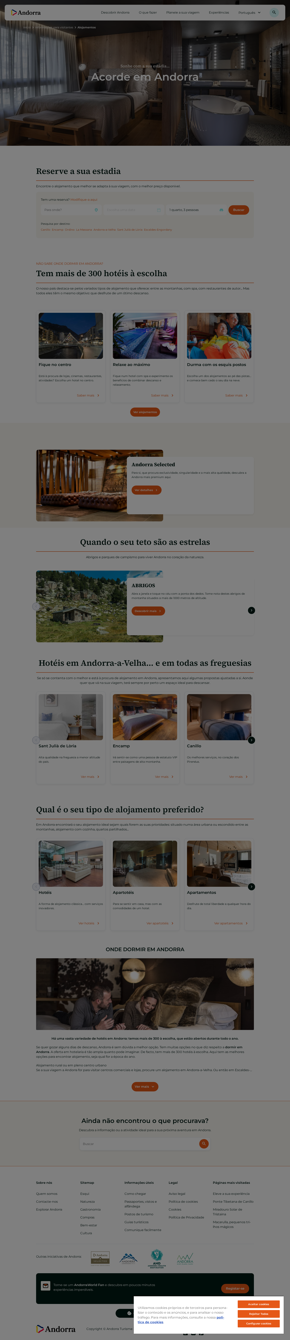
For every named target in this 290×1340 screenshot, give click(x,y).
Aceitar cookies (258, 1304)
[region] (209, 1315)
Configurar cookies (258, 1323)
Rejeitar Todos (258, 1313)
